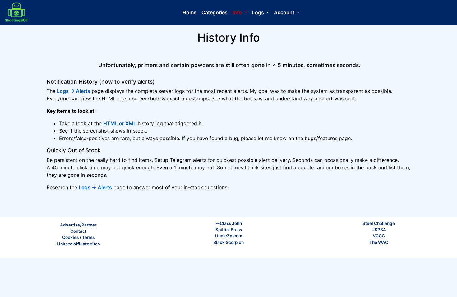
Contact (78, 231)
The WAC (378, 242)
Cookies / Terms (78, 237)
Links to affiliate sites (78, 243)
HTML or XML (119, 123)
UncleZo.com (228, 235)
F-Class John (228, 223)
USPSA (379, 229)
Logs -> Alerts (73, 91)
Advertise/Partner (78, 224)
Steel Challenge (378, 223)
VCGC (379, 235)
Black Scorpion (228, 242)
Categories (214, 12)
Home (189, 12)
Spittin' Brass (228, 229)
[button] (239, 12)
